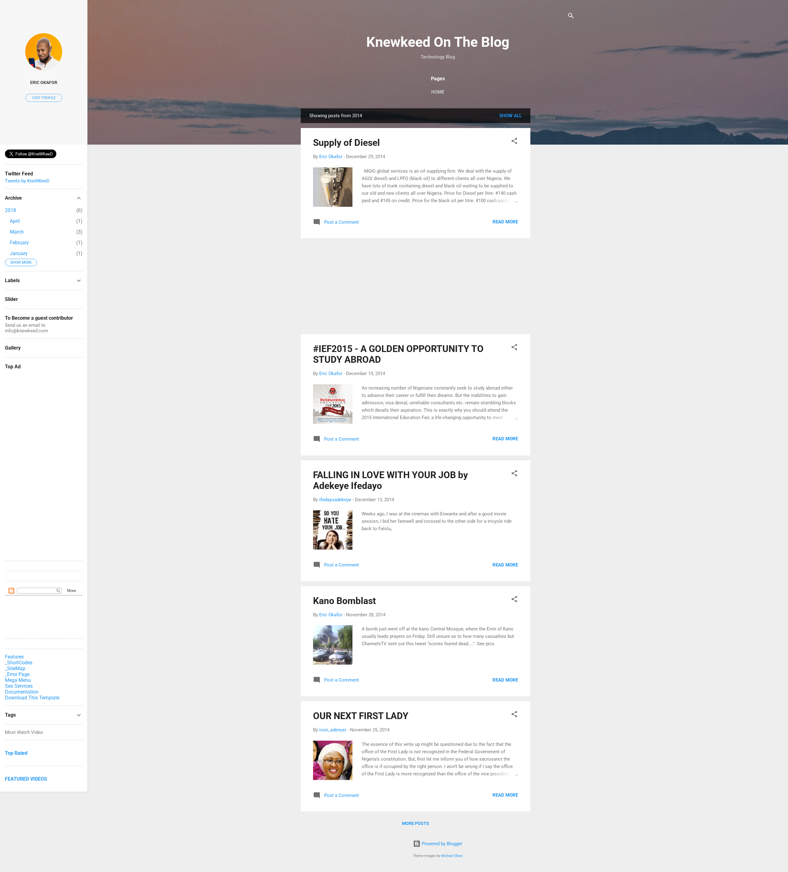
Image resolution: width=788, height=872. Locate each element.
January (19, 253)
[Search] (571, 16)
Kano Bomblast (344, 600)
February (19, 243)
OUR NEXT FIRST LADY (360, 715)
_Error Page (17, 674)
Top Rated (16, 753)
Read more (505, 222)
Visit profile (44, 98)
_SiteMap (15, 668)
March (17, 232)
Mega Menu (18, 680)
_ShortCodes (18, 663)
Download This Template (32, 698)
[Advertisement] (555, 219)
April (15, 221)
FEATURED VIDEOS (26, 779)
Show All (510, 115)
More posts (415, 823)
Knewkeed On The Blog (437, 42)
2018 (10, 210)
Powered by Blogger (441, 843)
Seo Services (19, 686)
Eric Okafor (43, 82)
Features (14, 657)
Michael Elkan (452, 856)
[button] (514, 142)
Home (437, 92)
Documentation (21, 692)
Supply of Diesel (346, 142)
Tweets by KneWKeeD (27, 181)
